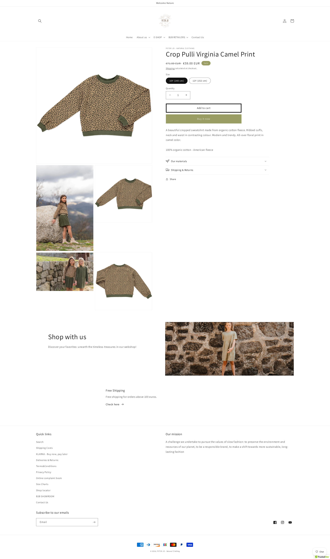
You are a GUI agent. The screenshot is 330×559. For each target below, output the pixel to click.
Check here (112, 404)
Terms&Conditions (46, 466)
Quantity (170, 88)
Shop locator (43, 490)
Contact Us (42, 502)
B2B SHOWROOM (45, 496)
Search (40, 441)
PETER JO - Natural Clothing (168, 551)
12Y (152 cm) (200, 80)
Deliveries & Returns (47, 460)
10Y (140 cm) (176, 80)
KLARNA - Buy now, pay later (52, 454)
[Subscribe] (94, 522)
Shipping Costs (44, 447)
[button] (40, 21)
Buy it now (203, 118)
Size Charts (42, 484)
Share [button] (173, 178)
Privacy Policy (43, 472)
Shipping (170, 68)
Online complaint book (49, 478)
